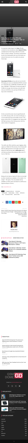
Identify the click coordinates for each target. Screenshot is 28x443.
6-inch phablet (4, 192)
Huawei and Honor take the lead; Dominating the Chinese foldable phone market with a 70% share (12, 346)
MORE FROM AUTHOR (18, 238)
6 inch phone (17, 191)
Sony (5, 4)
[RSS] (12, 386)
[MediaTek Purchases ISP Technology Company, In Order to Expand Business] (4, 403)
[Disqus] (14, 281)
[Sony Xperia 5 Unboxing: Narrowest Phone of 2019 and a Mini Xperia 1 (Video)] (4, 243)
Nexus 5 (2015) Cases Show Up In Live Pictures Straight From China (7, 212)
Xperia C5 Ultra (16, 194)
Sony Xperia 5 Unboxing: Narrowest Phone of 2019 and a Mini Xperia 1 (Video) (17, 243)
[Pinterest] (13, 202)
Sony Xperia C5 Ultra (9, 194)
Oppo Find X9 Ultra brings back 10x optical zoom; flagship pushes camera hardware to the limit (12, 340)
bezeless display (11, 192)
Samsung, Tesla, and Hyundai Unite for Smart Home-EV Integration (14, 357)
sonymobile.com (7, 186)
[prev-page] (2, 261)
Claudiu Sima (5, 43)
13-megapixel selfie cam (9, 191)
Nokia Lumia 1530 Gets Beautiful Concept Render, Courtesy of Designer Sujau (17, 409)
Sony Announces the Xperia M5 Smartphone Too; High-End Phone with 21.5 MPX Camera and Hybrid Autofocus (20, 213)
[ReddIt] (19, 202)
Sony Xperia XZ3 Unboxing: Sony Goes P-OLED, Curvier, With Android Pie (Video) (17, 256)
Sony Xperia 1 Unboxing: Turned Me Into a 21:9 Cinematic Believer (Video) (17, 249)
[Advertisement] (14, 16)
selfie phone (22, 192)
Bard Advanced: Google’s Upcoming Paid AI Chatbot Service (13, 352)
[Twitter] (10, 202)
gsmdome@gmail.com (17, 382)
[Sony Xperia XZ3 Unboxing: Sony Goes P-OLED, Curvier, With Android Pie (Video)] (4, 256)
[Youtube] (19, 386)
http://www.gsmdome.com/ (14, 231)
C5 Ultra (17, 192)
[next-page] (4, 261)
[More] (22, 202)
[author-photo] (14, 227)
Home (2, 4)
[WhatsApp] (16, 202)
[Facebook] (7, 202)
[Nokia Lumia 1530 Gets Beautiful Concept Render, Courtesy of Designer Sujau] (4, 409)
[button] (2, 2)
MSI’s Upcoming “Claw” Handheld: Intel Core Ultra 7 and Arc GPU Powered (14, 363)
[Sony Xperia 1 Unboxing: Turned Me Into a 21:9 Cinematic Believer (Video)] (4, 249)
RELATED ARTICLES (7, 238)
